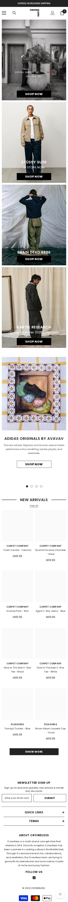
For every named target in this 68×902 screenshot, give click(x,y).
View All (34, 505)
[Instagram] (34, 877)
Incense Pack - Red (17, 610)
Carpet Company (17, 545)
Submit (49, 798)
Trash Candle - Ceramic (17, 550)
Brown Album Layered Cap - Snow (50, 730)
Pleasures (17, 724)
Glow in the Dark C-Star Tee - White (50, 669)
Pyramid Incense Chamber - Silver (50, 552)
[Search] (14, 13)
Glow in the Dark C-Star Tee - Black (17, 669)
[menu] (4, 13)
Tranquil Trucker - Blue (17, 728)
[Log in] (53, 13)
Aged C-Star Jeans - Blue (50, 610)
